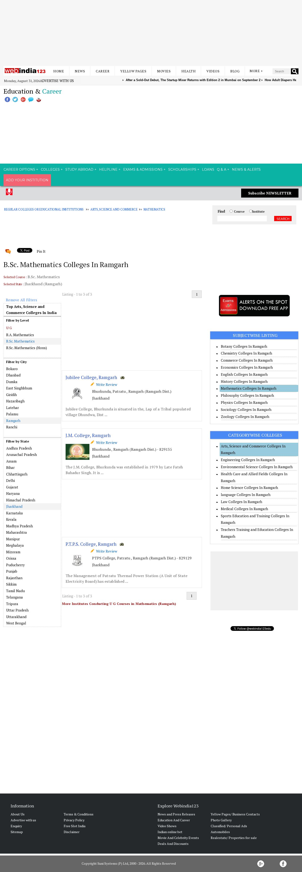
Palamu (12, 414)
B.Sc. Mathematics (20, 341)
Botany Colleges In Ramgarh (244, 346)
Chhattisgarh (16, 474)
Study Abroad (79, 169)
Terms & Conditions (78, 814)
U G (9, 328)
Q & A (221, 169)
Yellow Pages (133, 71)
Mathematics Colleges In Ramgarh (248, 388)
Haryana (13, 493)
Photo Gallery (221, 820)
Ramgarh (13, 420)
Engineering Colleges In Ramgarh (248, 459)
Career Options (19, 169)
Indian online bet (170, 832)
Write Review (105, 384)
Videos (212, 71)
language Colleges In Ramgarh (245, 494)
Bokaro (12, 368)
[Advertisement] (151, 33)
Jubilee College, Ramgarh (91, 377)
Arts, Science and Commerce (114, 209)
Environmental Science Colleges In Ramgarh (257, 466)
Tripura (12, 603)
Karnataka (14, 513)
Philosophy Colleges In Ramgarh (247, 395)
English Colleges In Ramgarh (244, 374)
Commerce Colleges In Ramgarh (247, 360)
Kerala (11, 519)
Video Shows (167, 826)
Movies (164, 71)
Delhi (10, 480)
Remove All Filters (21, 300)
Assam (11, 461)
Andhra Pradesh (19, 448)
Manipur (13, 539)
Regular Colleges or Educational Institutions (44, 209)
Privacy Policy (74, 820)
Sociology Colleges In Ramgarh (246, 409)
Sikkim (11, 584)
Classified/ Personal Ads (229, 826)
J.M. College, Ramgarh (88, 435)
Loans (208, 169)
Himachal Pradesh (20, 500)
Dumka (11, 381)
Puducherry (15, 564)
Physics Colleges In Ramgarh (244, 402)
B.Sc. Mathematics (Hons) (26, 347)
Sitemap (17, 832)
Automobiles (220, 832)
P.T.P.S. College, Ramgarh (91, 544)
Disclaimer (72, 832)
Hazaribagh (15, 401)
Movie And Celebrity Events (178, 837)
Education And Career (174, 820)
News (80, 71)
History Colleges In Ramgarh (244, 381)
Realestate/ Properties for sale (234, 837)
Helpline (108, 169)
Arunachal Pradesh (21, 454)
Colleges (50, 169)
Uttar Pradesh (17, 610)
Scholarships (182, 169)
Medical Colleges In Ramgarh (244, 508)
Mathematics (154, 209)
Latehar (12, 407)
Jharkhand (14, 506)
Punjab (11, 571)
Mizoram (13, 552)
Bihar (10, 467)
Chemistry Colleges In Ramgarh (246, 353)
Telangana (14, 597)
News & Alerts (246, 169)
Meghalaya (15, 545)
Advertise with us (57, 80)
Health (188, 71)
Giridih (11, 394)
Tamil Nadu (15, 590)
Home (58, 71)
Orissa (11, 558)
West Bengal (16, 623)
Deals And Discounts (173, 843)
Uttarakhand (16, 616)
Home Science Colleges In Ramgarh (249, 487)
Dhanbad (13, 375)
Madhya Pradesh (19, 526)
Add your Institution (27, 180)
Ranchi (11, 427)
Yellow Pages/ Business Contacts (235, 814)
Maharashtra (16, 532)
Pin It (41, 251)
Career (102, 71)
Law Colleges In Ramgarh (241, 501)
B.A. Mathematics (20, 334)
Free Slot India (74, 826)
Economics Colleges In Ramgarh (247, 367)
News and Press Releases (176, 814)
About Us (18, 814)
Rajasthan (14, 577)
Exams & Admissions (143, 169)
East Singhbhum (19, 388)
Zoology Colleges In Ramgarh (245, 416)
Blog (234, 71)
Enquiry (16, 826)
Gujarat (12, 487)
